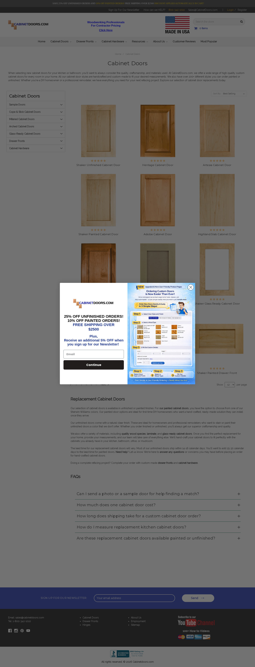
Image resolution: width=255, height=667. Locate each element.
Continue (93, 365)
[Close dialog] (191, 287)
